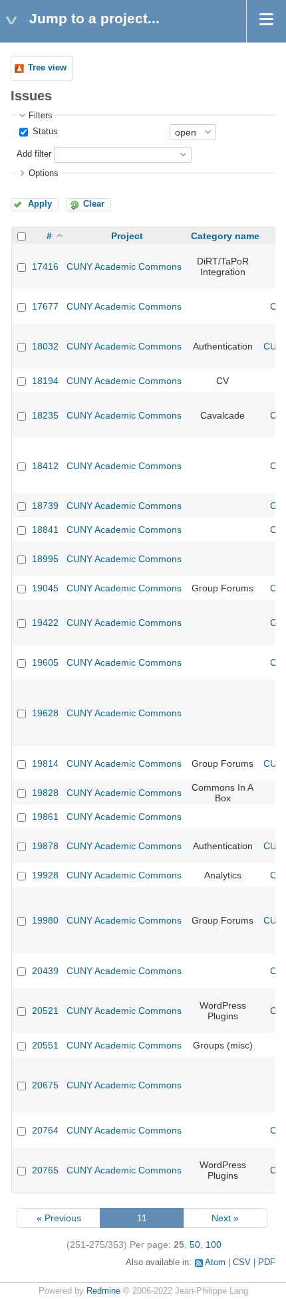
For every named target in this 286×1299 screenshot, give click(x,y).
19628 (45, 713)
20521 (45, 1010)
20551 (45, 1045)
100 (213, 1244)
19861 (45, 816)
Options (44, 173)
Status (44, 131)
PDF (266, 1262)
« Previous (59, 1218)
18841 (45, 529)
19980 (45, 920)
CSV (242, 1262)
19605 (45, 662)
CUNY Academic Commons (124, 266)
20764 (45, 1130)
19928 (45, 875)
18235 (45, 415)
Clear (93, 204)
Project (127, 236)
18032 (45, 346)
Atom (215, 1262)
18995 (45, 558)
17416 (45, 266)
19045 (45, 588)
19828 (45, 792)
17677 (45, 306)
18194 (45, 380)
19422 (45, 622)
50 (195, 1244)
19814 (45, 763)
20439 (45, 970)
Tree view (47, 67)
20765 (45, 1170)
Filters (41, 115)
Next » (225, 1218)
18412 (45, 465)
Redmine (103, 1291)
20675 (45, 1085)
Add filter (34, 154)
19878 (45, 846)
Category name (225, 236)
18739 (45, 505)
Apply (40, 204)
